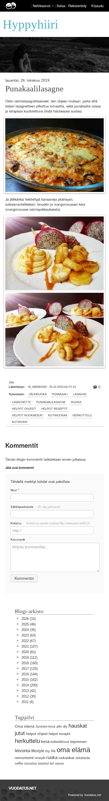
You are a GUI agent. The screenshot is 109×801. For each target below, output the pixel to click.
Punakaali (60, 394)
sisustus (30, 763)
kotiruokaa (57, 415)
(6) (27, 702)
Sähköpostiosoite (36, 507)
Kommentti (18, 539)
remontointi (24, 758)
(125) (29, 669)
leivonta (22, 750)
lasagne (80, 394)
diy (65, 726)
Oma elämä (24, 726)
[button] (53, 6)
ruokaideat (66, 758)
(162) (29, 680)
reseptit (40, 758)
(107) (29, 646)
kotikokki (20, 421)
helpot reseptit (54, 408)
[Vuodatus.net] (23, 788)
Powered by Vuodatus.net (84, 795)
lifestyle (37, 750)
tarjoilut (43, 763)
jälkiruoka (38, 394)
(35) (28, 630)
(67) (28, 641)
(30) (28, 696)
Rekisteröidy (77, 5)
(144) (29, 674)
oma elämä (73, 749)
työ (52, 763)
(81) (28, 652)
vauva (59, 763)
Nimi (15, 490)
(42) (28, 691)
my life (50, 751)
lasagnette (21, 402)
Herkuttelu (82, 415)
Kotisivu (50, 523)
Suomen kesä (45, 726)
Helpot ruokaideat (27, 415)
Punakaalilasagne (34, 88)
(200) (29, 685)
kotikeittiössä (60, 741)
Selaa (61, 5)
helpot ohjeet (24, 408)
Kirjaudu (97, 5)
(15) (28, 619)
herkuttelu (27, 741)
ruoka (76, 402)
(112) (29, 657)
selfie (19, 763)
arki (59, 726)
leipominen (78, 742)
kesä (45, 741)
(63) (28, 635)
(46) (28, 624)
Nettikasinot (42, 5)
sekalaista (82, 758)
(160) (29, 663)
